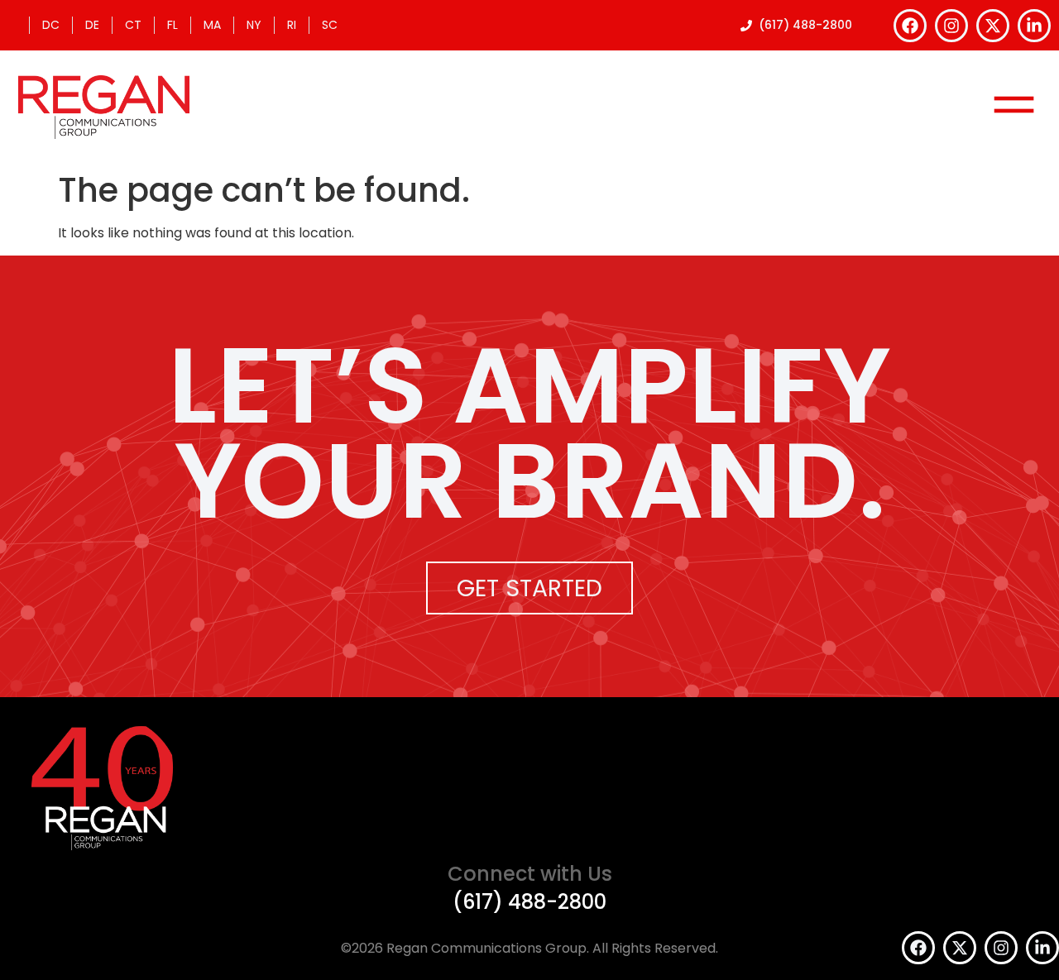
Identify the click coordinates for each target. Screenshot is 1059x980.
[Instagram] (951, 25)
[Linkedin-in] (1034, 25)
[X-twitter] (992, 25)
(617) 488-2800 (529, 901)
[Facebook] (910, 25)
